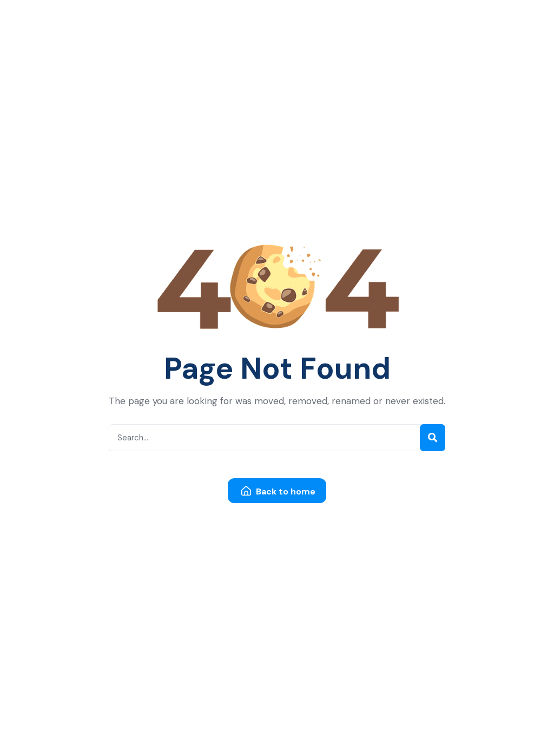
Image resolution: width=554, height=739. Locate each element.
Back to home (284, 491)
